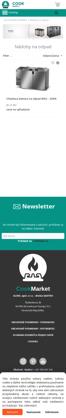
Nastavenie (33, 412)
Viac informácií (28, 405)
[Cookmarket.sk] (12, 3)
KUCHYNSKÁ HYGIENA (15, 19)
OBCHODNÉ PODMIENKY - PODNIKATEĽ (33, 322)
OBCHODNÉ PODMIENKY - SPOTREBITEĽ (33, 328)
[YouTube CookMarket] (42, 361)
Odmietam (52, 412)
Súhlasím (12, 412)
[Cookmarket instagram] (23, 361)
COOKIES (33, 341)
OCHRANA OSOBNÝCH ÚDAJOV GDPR (33, 335)
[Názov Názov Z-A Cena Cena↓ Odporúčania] (51, 55)
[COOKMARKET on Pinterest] (33, 361)
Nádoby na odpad (39, 19)
